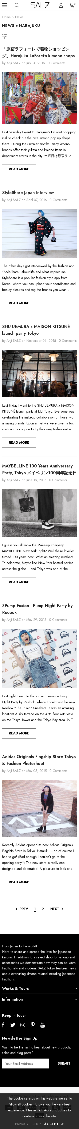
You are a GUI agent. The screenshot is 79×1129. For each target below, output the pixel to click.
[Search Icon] (21, 5)
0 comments (57, 63)
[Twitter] (13, 1025)
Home (6, 17)
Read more (19, 169)
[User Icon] (61, 5)
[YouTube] (42, 1025)
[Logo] (40, 5)
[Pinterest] (32, 1025)
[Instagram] (23, 1025)
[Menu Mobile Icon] (4, 5)
